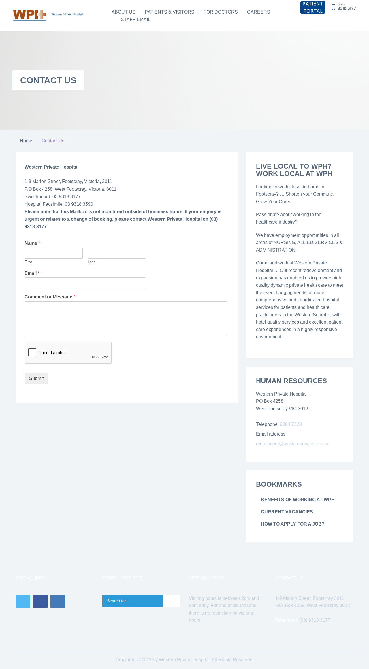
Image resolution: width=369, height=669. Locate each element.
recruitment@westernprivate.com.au (293, 443)
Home (26, 140)
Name (32, 243)
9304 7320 (291, 424)
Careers (258, 12)
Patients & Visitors (169, 12)
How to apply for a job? (293, 523)
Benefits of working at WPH (298, 499)
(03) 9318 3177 (314, 620)
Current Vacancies (287, 511)
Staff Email (135, 19)
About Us (123, 12)
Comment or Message (50, 296)
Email (32, 273)
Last (91, 262)
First (28, 262)
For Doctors (221, 12)
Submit (36, 378)
